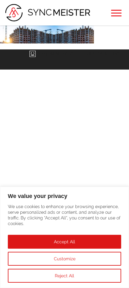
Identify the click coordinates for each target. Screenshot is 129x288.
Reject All (64, 275)
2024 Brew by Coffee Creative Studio (79, 53)
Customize (64, 258)
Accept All (64, 241)
